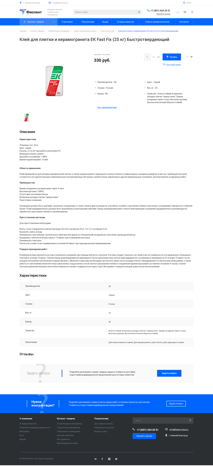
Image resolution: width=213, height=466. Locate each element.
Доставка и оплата (103, 423)
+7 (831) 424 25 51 (160, 10)
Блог (22, 435)
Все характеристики (107, 107)
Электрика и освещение (68, 431)
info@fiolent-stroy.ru (60, 3)
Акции (23, 439)
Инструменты (63, 439)
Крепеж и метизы (65, 435)
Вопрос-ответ (101, 431)
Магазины (24, 431)
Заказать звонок (144, 436)
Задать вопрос (169, 373)
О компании (26, 418)
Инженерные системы (67, 443)
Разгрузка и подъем (104, 427)
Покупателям (101, 418)
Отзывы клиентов (28, 423)
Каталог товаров (66, 418)
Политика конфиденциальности (35, 427)
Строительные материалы (69, 423)
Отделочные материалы (68, 427)
